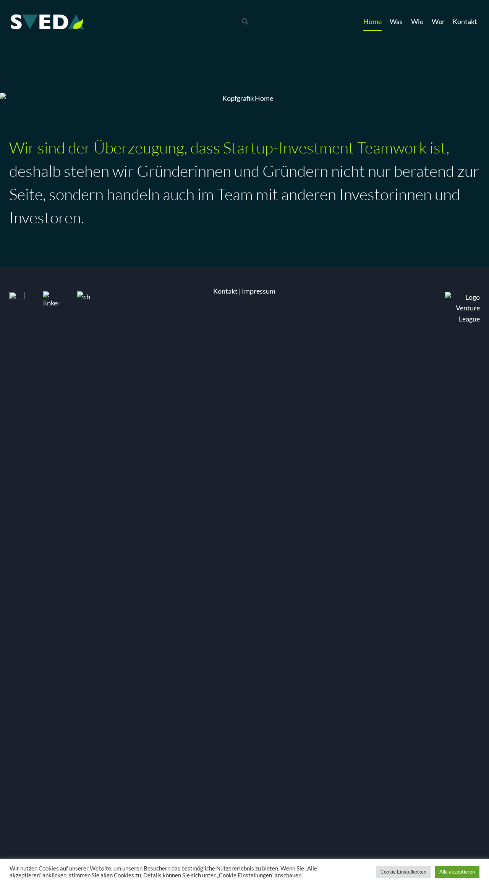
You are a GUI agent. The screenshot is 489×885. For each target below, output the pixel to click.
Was (396, 21)
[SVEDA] (47, 21)
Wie (417, 21)
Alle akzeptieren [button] (457, 872)
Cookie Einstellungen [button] (403, 872)
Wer (438, 21)
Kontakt (465, 21)
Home (372, 21)
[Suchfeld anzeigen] (245, 21)
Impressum (258, 291)
